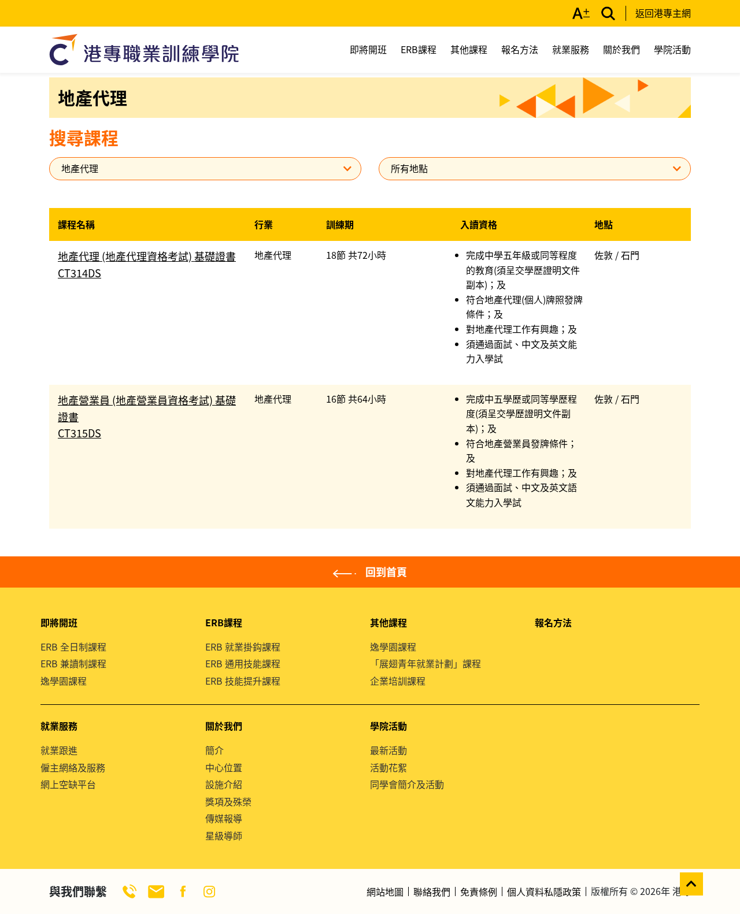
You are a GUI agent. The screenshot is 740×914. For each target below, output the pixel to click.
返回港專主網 (663, 13)
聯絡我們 (431, 891)
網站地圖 (385, 891)
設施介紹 (223, 784)
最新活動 (388, 750)
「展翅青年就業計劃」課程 (425, 663)
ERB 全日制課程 (73, 646)
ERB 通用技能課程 (242, 663)
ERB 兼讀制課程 (73, 663)
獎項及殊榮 (228, 801)
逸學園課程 (63, 681)
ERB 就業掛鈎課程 (242, 646)
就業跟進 (58, 750)
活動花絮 (388, 767)
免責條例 (478, 891)
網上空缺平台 (68, 784)
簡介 (214, 750)
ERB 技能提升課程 (242, 681)
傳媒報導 (223, 818)
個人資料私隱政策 (544, 891)
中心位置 (223, 767)
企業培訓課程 (398, 681)
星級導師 (223, 835)
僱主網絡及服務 (72, 767)
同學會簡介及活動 (407, 784)
